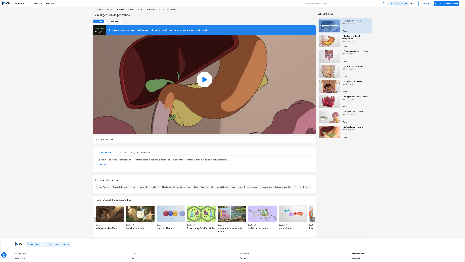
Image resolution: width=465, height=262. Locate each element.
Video (100, 21)
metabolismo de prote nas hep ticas (176, 187)
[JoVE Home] (6, 3)
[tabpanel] (204, 162)
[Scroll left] (96, 219)
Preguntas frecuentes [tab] (140, 152)
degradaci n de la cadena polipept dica (276, 187)
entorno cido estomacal (203, 187)
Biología (120, 9)
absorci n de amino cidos (148, 187)
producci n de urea (302, 187)
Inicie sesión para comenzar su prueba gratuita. (187, 30)
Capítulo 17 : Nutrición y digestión (141, 9)
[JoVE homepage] (18, 244)
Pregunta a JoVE (400, 3)
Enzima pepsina (103, 187)
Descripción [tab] (105, 152)
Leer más (102, 164)
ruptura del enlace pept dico (124, 187)
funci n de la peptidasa (248, 187)
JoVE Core (109, 9)
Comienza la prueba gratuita (446, 3)
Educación (97, 9)
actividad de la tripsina (226, 187)
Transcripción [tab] (121, 152)
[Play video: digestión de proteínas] (204, 79)
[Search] (384, 3)
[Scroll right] (312, 219)
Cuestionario (114, 21)
